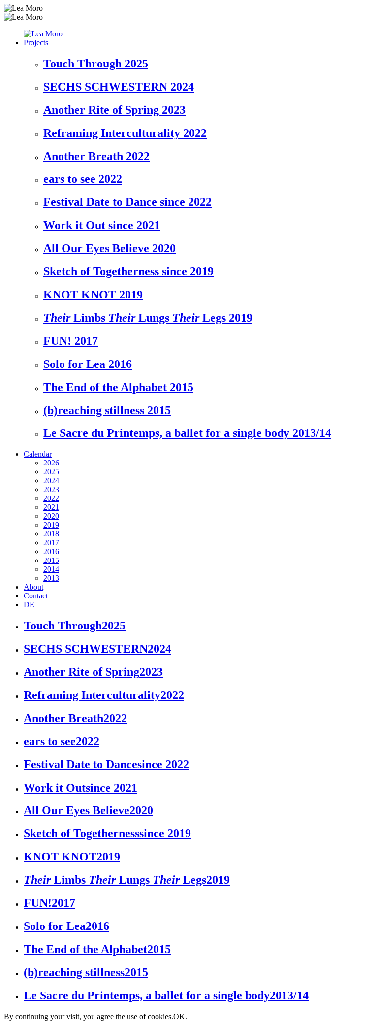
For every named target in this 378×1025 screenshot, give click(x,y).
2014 (51, 569)
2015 (51, 560)
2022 (51, 498)
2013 (51, 578)
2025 (51, 471)
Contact (36, 596)
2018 (51, 533)
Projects (36, 42)
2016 (51, 551)
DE (29, 604)
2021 (51, 507)
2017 (51, 542)
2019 (51, 525)
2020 (51, 516)
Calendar (38, 454)
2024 (51, 480)
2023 (51, 489)
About (33, 587)
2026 (51, 463)
